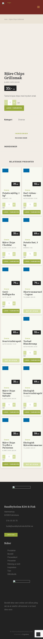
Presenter (11, 561)
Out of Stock (32, 311)
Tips (9, 571)
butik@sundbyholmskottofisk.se (19, 526)
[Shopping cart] (29, 7)
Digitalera (25, 634)
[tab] (21, 139)
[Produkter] (21, 588)
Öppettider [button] (11, 534)
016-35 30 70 (12, 521)
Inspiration (11, 567)
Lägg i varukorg (14, 108)
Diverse (21, 120)
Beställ (10, 554)
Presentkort (12, 557)
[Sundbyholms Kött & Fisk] (8, 7)
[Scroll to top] (38, 634)
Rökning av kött (13, 564)
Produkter (11, 550)
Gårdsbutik (11, 574)
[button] (38, 7)
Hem (6, 19)
